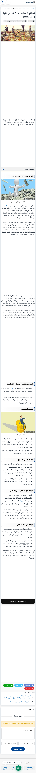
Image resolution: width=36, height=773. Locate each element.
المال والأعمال (25, 8)
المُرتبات (22, 501)
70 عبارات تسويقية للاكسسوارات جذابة (20, 696)
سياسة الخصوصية (29, 768)
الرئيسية (33, 8)
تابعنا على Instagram (18, 601)
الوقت (12, 388)
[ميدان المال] (30, 2)
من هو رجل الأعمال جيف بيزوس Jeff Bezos (19, 702)
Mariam (30, 21)
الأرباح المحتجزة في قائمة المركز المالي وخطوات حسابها (17, 699)
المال (5, 206)
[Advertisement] (23, 80)
